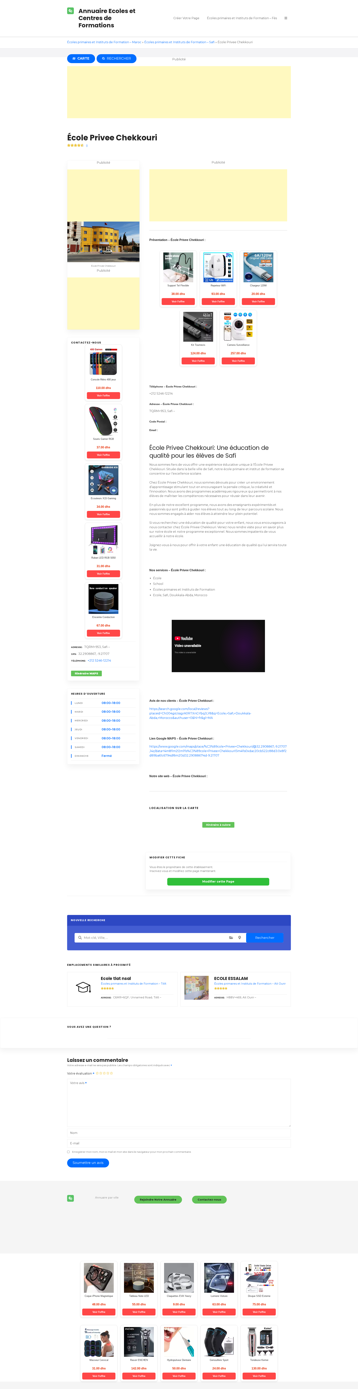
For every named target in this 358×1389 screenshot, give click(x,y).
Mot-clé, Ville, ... (80, 937)
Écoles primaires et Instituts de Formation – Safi (179, 42)
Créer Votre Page (186, 18)
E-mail (74, 1143)
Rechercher (264, 938)
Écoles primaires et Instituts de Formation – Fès (242, 18)
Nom (73, 1133)
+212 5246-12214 (99, 660)
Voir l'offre (103, 395)
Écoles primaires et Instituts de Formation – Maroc (104, 42)
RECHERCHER (118, 58)
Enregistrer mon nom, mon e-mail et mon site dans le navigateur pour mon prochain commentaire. (131, 1151)
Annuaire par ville (107, 1197)
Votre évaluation (80, 1073)
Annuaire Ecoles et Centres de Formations (106, 18)
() (87, 145)
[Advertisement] (179, 92)
